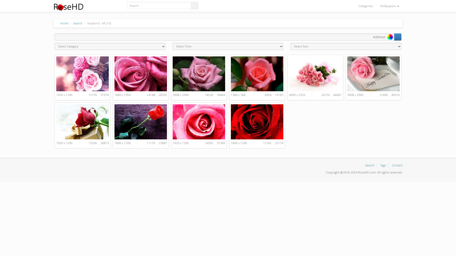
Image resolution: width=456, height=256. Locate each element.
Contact (397, 165)
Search (78, 23)
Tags (383, 165)
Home (64, 23)
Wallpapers (388, 6)
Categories (365, 6)
